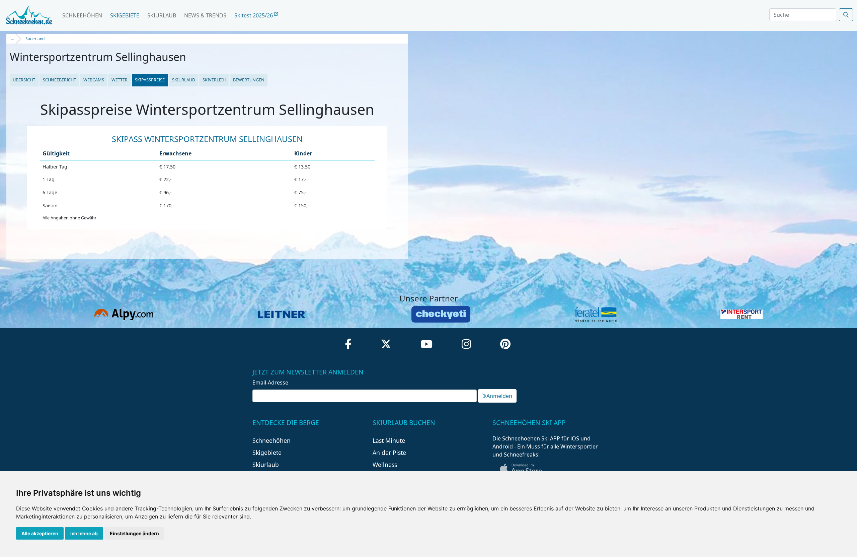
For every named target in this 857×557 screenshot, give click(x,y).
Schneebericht (59, 80)
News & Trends (205, 15)
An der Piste (389, 452)
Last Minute (389, 440)
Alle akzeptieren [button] (39, 533)
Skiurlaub (161, 15)
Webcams (93, 80)
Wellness (385, 465)
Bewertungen (248, 80)
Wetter (119, 80)
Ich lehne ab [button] (84, 533)
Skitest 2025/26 (254, 15)
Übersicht (24, 80)
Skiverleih (214, 80)
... (12, 39)
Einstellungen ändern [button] (134, 533)
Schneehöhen (82, 15)
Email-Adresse (270, 382)
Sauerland (35, 39)
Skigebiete (124, 15)
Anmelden (499, 396)
